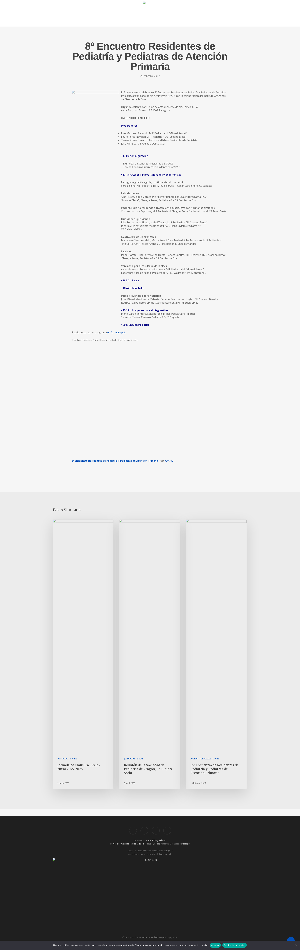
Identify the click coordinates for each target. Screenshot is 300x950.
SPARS (73, 758)
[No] (296, 945)
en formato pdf (116, 332)
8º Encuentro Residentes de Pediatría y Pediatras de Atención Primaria (115, 460)
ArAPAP (169, 460)
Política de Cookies (151, 843)
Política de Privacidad (119, 843)
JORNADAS (63, 758)
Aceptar (215, 945)
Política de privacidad (234, 945)
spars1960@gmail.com (156, 840)
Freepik (186, 843)
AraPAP (194, 758)
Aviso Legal (136, 843)
